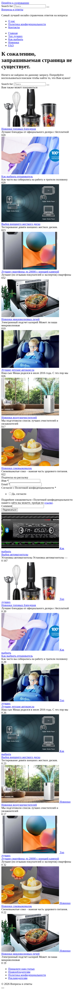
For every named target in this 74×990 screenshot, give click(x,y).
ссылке (48, 502)
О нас (11, 21)
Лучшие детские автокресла (17, 369)
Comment (6, 506)
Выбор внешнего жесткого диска (20, 224)
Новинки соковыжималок (16, 468)
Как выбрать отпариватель (17, 176)
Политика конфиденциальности (27, 24)
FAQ (11, 45)
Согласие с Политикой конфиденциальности (28, 487)
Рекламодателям (17, 978)
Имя (4, 480)
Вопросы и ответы (12, 9)
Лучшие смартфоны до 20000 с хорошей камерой (30, 271)
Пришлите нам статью (21, 968)
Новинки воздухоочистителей (19, 417)
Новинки (13, 42)
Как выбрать (15, 39)
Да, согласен (19, 493)
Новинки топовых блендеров (18, 128)
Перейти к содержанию (15, 2)
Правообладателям (19, 971)
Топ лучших (15, 36)
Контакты (14, 27)
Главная (13, 33)
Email (5, 484)
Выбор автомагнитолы (14, 554)
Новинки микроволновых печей (20, 319)
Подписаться (9, 510)
